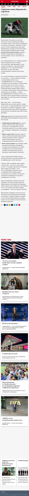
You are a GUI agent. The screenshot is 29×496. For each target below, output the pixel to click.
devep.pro (25, 494)
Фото (19, 6)
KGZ (5, 4)
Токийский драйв (23, 460)
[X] (5, 205)
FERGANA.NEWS (14, 1)
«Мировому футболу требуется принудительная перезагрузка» (8, 463)
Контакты (3, 491)
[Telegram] (14, 205)
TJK (8, 4)
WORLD (18, 4)
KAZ (2, 4)
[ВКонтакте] (7, 205)
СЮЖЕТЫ (24, 6)
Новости (3, 6)
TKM (11, 4)
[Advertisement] (14, 223)
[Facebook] (17, 205)
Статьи (9, 6)
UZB (14, 4)
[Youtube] (19, 205)
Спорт (10, 14)
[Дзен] (12, 205)
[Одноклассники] (10, 205)
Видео (14, 6)
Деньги (14, 14)
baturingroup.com (14, 494)
